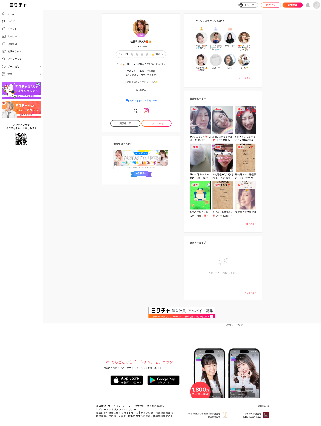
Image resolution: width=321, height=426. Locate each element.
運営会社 (140, 406)
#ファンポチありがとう (245, 141)
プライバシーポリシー (120, 406)
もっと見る (244, 78)
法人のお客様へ (155, 406)
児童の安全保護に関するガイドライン (117, 412)
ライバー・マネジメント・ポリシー (116, 409)
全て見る (250, 223)
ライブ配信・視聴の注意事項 (156, 412)
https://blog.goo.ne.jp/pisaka (141, 100)
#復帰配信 (245, 140)
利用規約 (101, 406)
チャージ (249, 5)
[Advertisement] (182, 333)
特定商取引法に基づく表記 (111, 416)
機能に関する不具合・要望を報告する (149, 416)
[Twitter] (135, 110)
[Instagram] (146, 110)
